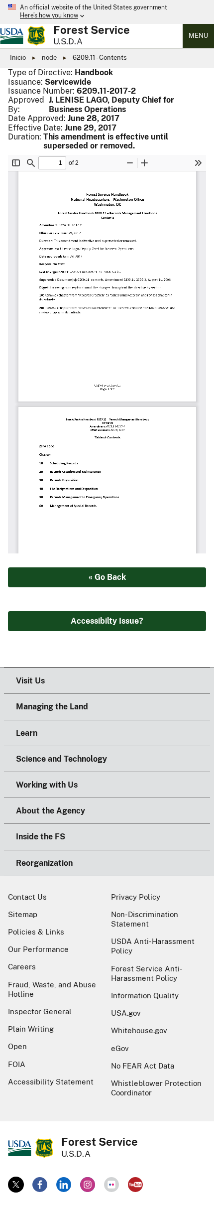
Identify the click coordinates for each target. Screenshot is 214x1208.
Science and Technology (61, 759)
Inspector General (40, 1011)
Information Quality (145, 995)
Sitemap (22, 914)
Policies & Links (36, 932)
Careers (22, 966)
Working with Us (47, 785)
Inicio (18, 57)
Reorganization (44, 863)
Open (17, 1046)
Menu (198, 35)
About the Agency (50, 810)
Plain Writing (31, 1029)
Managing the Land (52, 706)
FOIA (16, 1064)
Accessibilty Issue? (107, 621)
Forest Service (91, 29)
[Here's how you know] (107, 12)
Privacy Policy (135, 897)
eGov (120, 1048)
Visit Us (30, 680)
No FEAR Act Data (142, 1066)
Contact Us (27, 897)
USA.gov (126, 1013)
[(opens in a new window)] (16, 1185)
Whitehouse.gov (139, 1030)
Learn (26, 733)
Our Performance (38, 949)
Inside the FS (40, 836)
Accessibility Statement (51, 1081)
